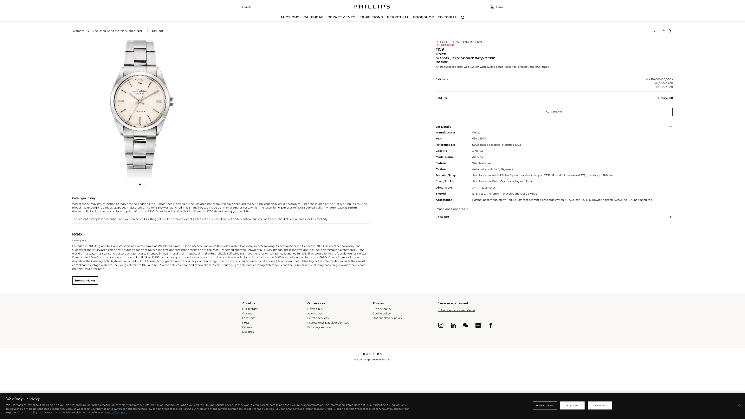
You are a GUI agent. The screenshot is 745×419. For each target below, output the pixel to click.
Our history (250, 309)
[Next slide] (188, 110)
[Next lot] (670, 31)
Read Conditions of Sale (452, 209)
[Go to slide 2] (144, 184)
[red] (478, 325)
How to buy (315, 309)
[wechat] (466, 325)
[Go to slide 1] (140, 184)
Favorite (556, 112)
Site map (248, 331)
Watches (78, 31)
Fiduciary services (319, 327)
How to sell (314, 313)
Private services (318, 318)
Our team (248, 313)
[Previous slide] (95, 110)
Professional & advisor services (328, 322)
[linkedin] (453, 325)
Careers (247, 327)
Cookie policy (381, 313)
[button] (141, 110)
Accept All (600, 405)
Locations (248, 318)
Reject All (572, 405)
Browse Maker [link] (85, 280)
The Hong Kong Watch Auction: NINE (118, 31)
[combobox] (249, 7)
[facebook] (490, 325)
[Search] (462, 17)
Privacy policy (382, 309)
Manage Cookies (545, 405)
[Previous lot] (654, 31)
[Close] (739, 405)
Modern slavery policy (387, 318)
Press (245, 322)
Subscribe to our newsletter (456, 310)
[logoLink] (372, 354)
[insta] (441, 325)
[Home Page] (372, 7)
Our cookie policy (116, 412)
